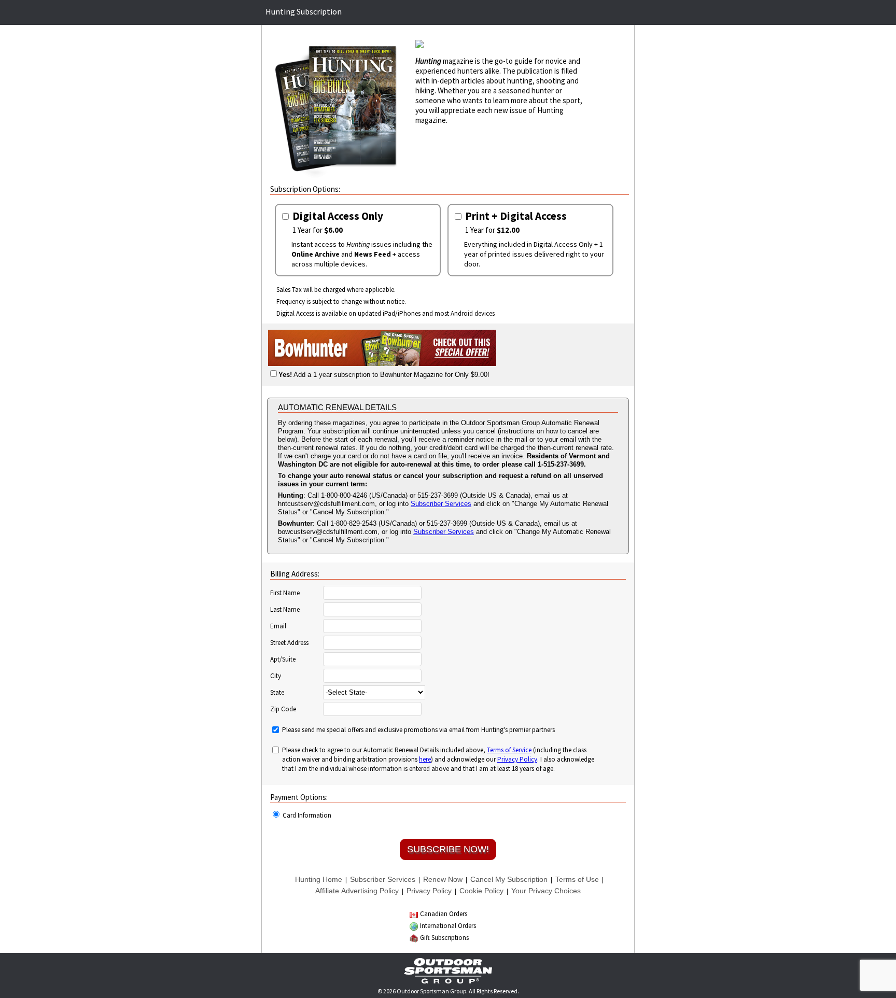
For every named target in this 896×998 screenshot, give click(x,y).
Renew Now (443, 879)
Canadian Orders (443, 913)
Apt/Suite (283, 659)
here (425, 759)
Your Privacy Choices (546, 891)
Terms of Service (509, 750)
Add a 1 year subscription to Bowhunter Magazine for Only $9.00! (383, 374)
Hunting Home (318, 879)
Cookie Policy (481, 891)
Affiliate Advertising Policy (357, 891)
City (275, 676)
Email (278, 626)
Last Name (285, 609)
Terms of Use (577, 879)
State (277, 692)
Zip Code (283, 709)
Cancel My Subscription (509, 879)
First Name (285, 593)
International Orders (448, 925)
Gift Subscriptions (444, 937)
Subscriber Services (441, 504)
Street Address (289, 642)
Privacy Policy (517, 759)
